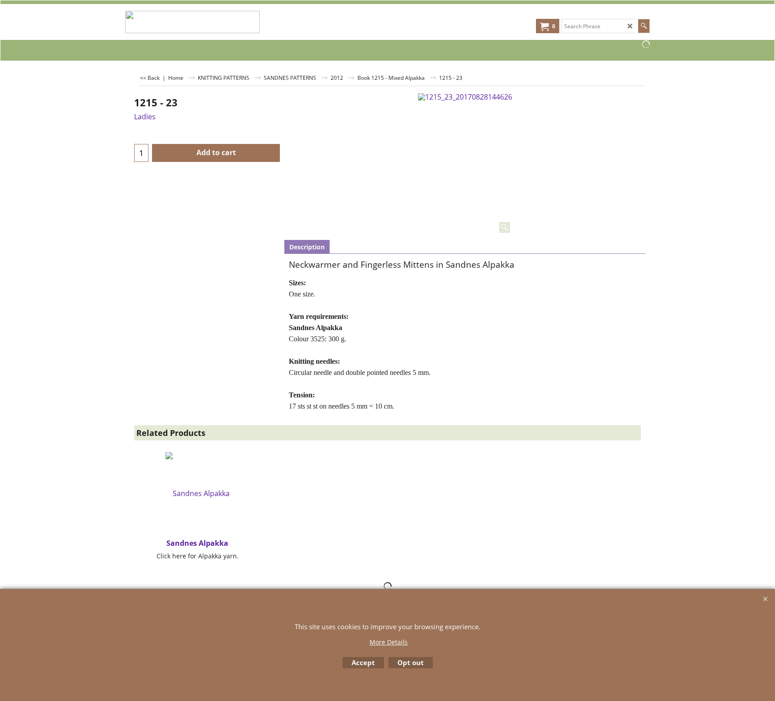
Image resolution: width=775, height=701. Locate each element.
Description (307, 247)
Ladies (145, 117)
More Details (389, 642)
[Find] (643, 26)
